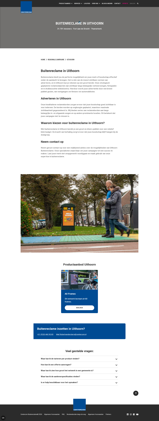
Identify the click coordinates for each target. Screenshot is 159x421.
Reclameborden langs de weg (76, 414)
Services (77, 3)
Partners (108, 414)
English (132, 3)
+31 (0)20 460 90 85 (45, 334)
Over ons (95, 3)
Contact (117, 3)
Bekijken (79, 308)
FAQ (63, 414)
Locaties (87, 3)
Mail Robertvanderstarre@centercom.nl (71, 334)
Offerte (125, 3)
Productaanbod (64, 3)
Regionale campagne (56, 59)
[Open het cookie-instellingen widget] (3, 418)
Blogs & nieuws (107, 3)
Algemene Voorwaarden (52, 414)
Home (43, 59)
